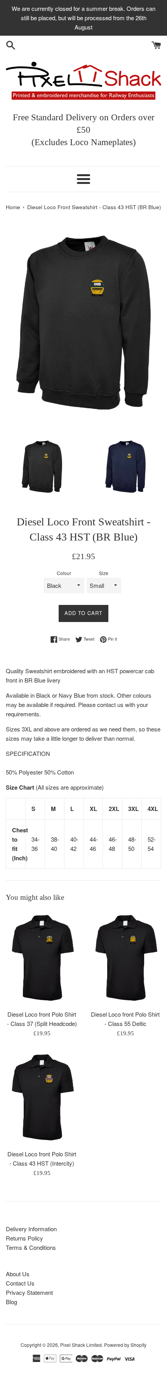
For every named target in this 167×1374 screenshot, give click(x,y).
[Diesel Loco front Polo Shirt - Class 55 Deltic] (125, 958)
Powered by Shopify (125, 1344)
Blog (11, 1302)
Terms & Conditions (31, 1247)
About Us (18, 1274)
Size (103, 573)
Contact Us (20, 1283)
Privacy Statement (29, 1292)
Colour (64, 573)
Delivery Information (31, 1229)
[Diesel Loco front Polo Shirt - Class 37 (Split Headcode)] (42, 958)
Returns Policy (24, 1238)
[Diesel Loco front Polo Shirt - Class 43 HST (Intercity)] (42, 1097)
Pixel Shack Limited (81, 1344)
